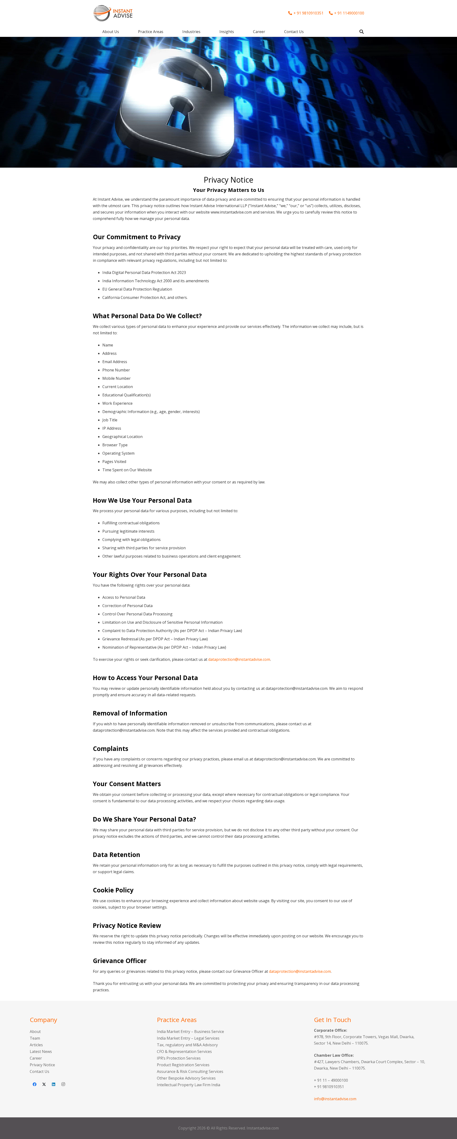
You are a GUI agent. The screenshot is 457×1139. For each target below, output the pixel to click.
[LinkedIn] (53, 1084)
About (35, 1031)
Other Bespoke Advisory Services (186, 1078)
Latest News (41, 1051)
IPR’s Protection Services (179, 1058)
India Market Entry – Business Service (190, 1031)
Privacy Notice (42, 1064)
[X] (44, 1084)
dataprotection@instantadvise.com (239, 659)
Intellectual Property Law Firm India (188, 1084)
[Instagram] (63, 1084)
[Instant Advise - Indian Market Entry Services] (113, 13)
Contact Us (39, 1071)
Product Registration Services (183, 1064)
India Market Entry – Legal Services (188, 1038)
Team (35, 1038)
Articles (36, 1044)
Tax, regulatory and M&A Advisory (187, 1044)
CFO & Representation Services (184, 1051)
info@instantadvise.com (335, 1098)
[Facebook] (34, 1084)
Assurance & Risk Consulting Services (190, 1071)
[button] (166, 31)
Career (36, 1058)
